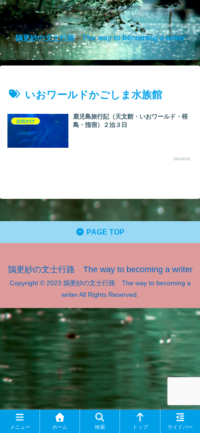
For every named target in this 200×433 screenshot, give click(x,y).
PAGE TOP (105, 232)
